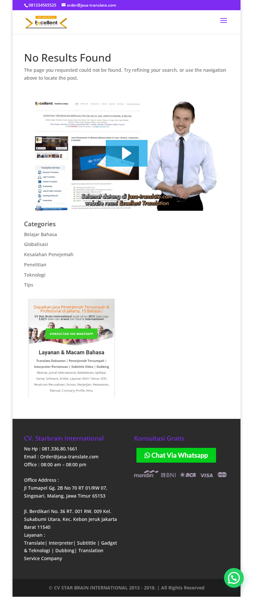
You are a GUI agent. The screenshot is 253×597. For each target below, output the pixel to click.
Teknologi (34, 275)
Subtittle (87, 543)
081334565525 (42, 5)
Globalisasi (36, 244)
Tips (28, 285)
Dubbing (64, 550)
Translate (34, 543)
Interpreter (61, 543)
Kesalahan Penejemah (48, 254)
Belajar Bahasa (40, 234)
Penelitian (35, 264)
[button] (127, 153)
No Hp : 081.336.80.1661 (50, 449)
